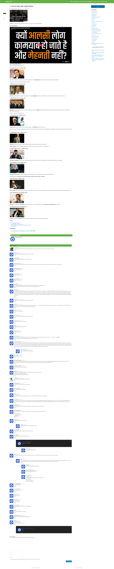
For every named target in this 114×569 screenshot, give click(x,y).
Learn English (76, 1)
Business (93, 18)
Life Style (94, 1)
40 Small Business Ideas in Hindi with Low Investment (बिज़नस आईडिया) (23, 230)
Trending (93, 40)
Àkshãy (15, 304)
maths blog (16, 330)
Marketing (93, 25)
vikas (21, 459)
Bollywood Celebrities (95, 17)
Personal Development (96, 33)
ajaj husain (16, 499)
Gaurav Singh (16, 273)
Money (98, 1)
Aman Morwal (16, 247)
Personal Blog (94, 32)
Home (71, 1)
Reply (15, 255)
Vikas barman (16, 399)
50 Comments (28, 8)
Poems (106, 1)
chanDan (15, 419)
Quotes (84, 1)
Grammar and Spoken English (97, 21)
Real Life (102, 1)
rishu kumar (16, 315)
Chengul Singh (16, 505)
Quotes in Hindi (94, 36)
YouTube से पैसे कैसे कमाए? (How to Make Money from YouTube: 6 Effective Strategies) (98, 59)
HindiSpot (9, 1)
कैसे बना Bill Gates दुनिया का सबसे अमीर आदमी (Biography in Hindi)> (21, 225)
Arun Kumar (28, 475)
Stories (81, 1)
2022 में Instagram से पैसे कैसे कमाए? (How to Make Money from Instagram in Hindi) (98, 56)
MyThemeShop (80, 567)
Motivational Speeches (96, 29)
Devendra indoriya (17, 263)
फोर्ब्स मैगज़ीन (24, 23)
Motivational (94, 28)
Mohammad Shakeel (13, 8)
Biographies (89, 1)
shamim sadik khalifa (17, 341)
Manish (15, 494)
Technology (94, 39)
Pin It (4, 18)
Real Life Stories (94, 37)
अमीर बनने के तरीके (13, 226)
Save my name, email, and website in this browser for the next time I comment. (25, 559)
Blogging (93, 15)
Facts (93, 19)
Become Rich (94, 11)
